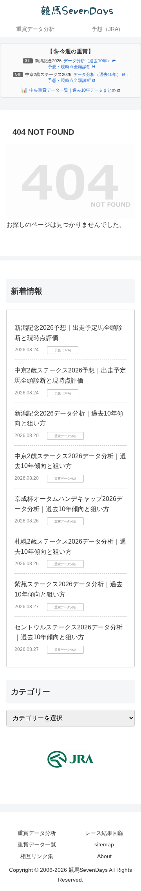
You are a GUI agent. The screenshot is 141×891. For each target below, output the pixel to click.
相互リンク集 (36, 856)
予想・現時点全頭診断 (69, 66)
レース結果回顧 (104, 833)
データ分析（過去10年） (87, 60)
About (104, 856)
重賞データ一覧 (37, 844)
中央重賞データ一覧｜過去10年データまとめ (72, 90)
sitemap (104, 844)
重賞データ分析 (37, 833)
